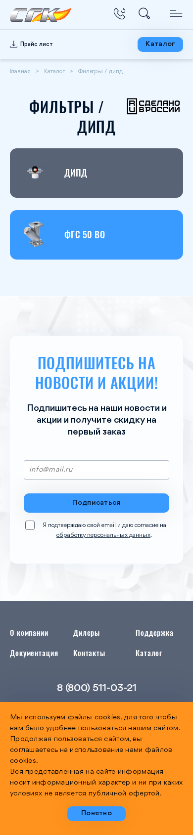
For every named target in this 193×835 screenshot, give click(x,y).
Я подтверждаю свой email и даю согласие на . (104, 530)
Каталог (160, 44)
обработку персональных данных (103, 535)
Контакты (89, 652)
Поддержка (155, 632)
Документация (34, 652)
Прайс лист (36, 44)
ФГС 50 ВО (84, 234)
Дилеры (86, 632)
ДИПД (76, 172)
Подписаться (96, 503)
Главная (20, 71)
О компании (29, 632)
